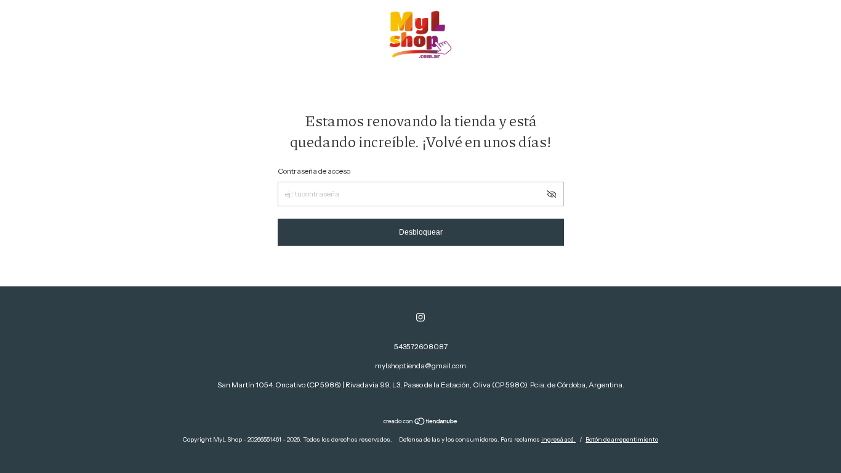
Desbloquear (421, 232)
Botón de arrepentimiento (621, 439)
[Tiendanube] (420, 422)
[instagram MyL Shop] (420, 317)
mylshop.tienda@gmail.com (420, 365)
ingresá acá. (558, 439)
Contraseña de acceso (314, 171)
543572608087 (421, 346)
